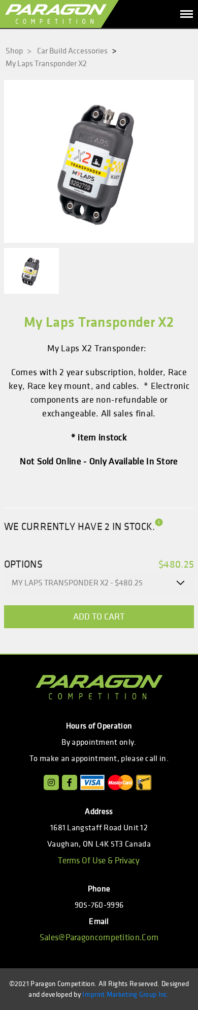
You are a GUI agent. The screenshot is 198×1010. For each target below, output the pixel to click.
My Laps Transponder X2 (46, 63)
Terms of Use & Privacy (99, 860)
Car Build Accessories (72, 50)
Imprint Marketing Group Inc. (125, 994)
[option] (99, 161)
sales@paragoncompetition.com (99, 937)
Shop (18, 50)
